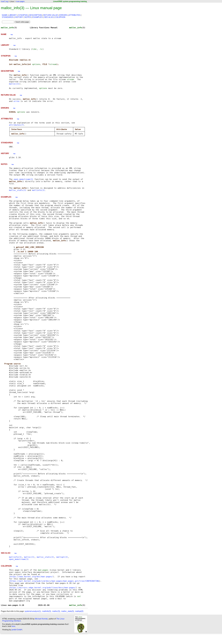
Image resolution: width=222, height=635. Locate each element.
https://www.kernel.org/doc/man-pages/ (31, 577)
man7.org (4, 1)
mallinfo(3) (38, 190)
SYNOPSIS (23, 15)
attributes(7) (16, 125)
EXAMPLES (37, 17)
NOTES (28, 17)
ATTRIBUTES (74, 15)
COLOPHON (60, 17)
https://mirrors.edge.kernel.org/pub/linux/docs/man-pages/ (43, 588)
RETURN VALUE (50, 15)
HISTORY (19, 17)
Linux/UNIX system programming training (70, 1)
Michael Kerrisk (41, 619)
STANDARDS (8, 17)
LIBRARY (13, 15)
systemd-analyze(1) (33, 611)
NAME (4, 15)
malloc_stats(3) (17, 190)
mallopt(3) (62, 557)
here (13, 626)
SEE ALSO (48, 17)
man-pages (20, 1)
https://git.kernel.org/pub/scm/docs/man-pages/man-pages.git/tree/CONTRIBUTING (54, 581)
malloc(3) (14, 84)
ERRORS (63, 15)
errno (16, 101)
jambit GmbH (16, 630)
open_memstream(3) (23, 179)
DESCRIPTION (35, 15)
